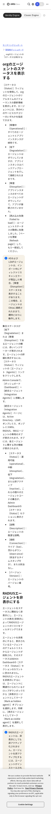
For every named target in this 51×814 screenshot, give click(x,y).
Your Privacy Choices (34, 788)
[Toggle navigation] (47, 4)
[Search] (29, 3)
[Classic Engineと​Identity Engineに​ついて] (44, 15)
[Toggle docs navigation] (4, 4)
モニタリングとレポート (13, 45)
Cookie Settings (25, 804)
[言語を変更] (33, 4)
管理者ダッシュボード (14, 49)
